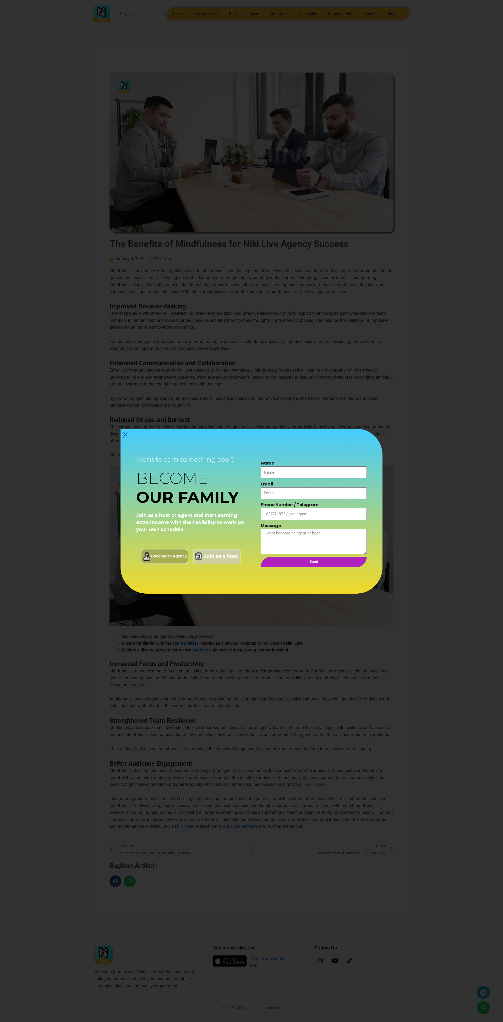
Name (267, 463)
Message (271, 526)
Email (267, 484)
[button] (125, 434)
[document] (251, 511)
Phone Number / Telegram (290, 505)
